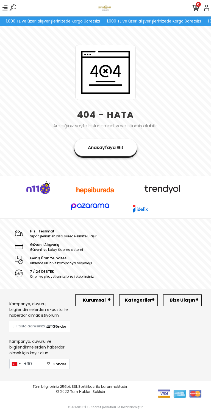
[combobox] (16, 364)
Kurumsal (94, 300)
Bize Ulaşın (182, 300)
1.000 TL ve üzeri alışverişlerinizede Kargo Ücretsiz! (51, 21)
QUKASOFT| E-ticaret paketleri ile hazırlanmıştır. (105, 407)
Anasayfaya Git (105, 147)
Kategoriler (138, 300)
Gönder (59, 326)
